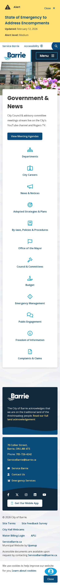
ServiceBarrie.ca (12, 541)
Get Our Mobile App (27, 503)
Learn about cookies (24, 570)
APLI (33, 535)
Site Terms (9, 523)
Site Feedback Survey (34, 523)
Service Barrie (10, 46)
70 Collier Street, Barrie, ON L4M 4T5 (18, 446)
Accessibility (31, 46)
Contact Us (18, 474)
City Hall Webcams (13, 529)
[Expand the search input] (55, 46)
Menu (44, 56)
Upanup (32, 545)
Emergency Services (24, 480)
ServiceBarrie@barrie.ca (19, 459)
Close (50, 579)
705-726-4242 (24, 454)
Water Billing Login (13, 535)
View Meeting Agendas (25, 136)
